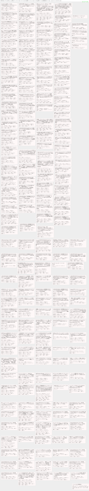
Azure (26, 72)
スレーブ (63, 212)
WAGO (41, 258)
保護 (2, 163)
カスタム (63, 192)
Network (60, 179)
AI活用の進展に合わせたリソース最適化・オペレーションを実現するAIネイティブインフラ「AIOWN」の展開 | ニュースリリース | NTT (27, 5)
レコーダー (56, 38)
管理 (9, 28)
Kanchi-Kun (56, 201)
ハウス (8, 220)
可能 (42, 44)
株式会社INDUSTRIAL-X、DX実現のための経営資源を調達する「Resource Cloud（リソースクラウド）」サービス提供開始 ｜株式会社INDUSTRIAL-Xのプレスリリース (42, 265)
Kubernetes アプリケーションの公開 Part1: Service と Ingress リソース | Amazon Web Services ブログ (62, 97)
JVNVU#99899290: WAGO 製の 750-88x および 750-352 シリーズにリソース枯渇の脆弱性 (43, 255)
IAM (2, 35)
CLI (24, 312)
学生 (20, 161)
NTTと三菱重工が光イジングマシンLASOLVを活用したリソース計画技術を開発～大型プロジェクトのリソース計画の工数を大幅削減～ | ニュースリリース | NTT (9, 167)
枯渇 (24, 83)
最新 (20, 316)
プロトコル (44, 55)
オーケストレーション (4, 26)
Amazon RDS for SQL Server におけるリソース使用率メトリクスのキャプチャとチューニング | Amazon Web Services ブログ (27, 95)
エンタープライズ (40, 89)
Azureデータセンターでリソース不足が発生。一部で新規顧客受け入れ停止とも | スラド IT (63, 153)
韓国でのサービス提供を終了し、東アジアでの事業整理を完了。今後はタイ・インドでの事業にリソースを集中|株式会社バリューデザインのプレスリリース (9, 178)
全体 (49, 127)
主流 (24, 160)
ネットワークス (58, 181)
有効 (13, 246)
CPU (61, 163)
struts (73, 485)
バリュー (7, 182)
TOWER (7, 72)
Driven (59, 81)
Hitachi (68, 124)
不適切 (7, 260)
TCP (55, 212)
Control (14, 71)
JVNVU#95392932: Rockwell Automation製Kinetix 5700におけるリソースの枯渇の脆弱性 (44, 106)
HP (20, 170)
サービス (26, 74)
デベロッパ (21, 64)
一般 (24, 36)
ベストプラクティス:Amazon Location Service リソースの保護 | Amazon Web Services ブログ (8, 158)
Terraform (11, 8)
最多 (38, 102)
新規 (51, 140)
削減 (40, 128)
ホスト (73, 48)
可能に (59, 84)
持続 (45, 44)
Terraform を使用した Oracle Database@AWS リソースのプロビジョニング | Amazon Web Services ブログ (9, 5)
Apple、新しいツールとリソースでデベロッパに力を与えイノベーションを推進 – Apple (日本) (26, 60)
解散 (73, 488)
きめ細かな (3, 18)
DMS (28, 25)
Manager (20, 245)
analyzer (11, 34)
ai (20, 8)
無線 (60, 12)
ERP (23, 191)
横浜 (70, 11)
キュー (7, 18)
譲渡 (81, 486)
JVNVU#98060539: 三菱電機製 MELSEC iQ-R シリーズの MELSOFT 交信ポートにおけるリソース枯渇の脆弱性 (27, 225)
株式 (24, 57)
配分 (30, 28)
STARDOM (82, 27)
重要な (27, 19)
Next (38, 72)
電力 (44, 130)
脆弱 (20, 19)
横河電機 (67, 38)
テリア (59, 180)
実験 (51, 128)
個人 (45, 127)
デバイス (65, 30)
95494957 (38, 25)
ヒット (77, 486)
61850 (56, 124)
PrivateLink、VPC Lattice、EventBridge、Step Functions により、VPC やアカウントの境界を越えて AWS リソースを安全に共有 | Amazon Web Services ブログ (9, 50)
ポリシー (55, 324)
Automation (46, 108)
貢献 (41, 130)
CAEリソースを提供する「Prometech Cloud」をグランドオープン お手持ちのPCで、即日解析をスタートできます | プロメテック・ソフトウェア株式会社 (27, 50)
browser (77, 47)
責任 (66, 47)
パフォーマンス (25, 26)
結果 (32, 162)
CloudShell (80, 243)
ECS (64, 163)
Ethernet (73, 266)
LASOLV (2, 170)
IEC (56, 125)
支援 (63, 11)
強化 (6, 46)
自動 (66, 12)
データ (65, 155)
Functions (3, 54)
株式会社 (21, 162)
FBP (2, 340)
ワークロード (12, 27)
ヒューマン (21, 159)
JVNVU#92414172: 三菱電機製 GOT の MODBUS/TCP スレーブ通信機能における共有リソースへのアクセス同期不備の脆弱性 (62, 208)
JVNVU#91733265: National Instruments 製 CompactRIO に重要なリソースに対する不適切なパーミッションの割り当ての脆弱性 (8, 256)
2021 (23, 190)
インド (6, 181)
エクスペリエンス (4, 134)
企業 (69, 10)
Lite (55, 29)
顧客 (60, 157)
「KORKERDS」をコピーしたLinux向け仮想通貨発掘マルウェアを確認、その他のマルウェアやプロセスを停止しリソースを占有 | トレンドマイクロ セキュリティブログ (26, 335)
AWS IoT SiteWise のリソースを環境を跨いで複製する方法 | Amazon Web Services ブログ (45, 78)
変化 (62, 182)
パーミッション (82, 47)
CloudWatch (60, 323)
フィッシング (4, 153)
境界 (6, 57)
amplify (60, 190)
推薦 (48, 140)
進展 (30, 11)
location (7, 160)
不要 (11, 221)
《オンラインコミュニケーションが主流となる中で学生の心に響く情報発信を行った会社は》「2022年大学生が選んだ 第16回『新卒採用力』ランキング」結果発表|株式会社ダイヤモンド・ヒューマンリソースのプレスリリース (27, 153)
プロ (26, 55)
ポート (11, 231)
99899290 (45, 257)
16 (56, 9)
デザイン (3, 182)
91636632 (21, 17)
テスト (55, 83)
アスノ (60, 201)
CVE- (66, 170)
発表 (6, 28)
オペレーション (21, 9)
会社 (24, 56)
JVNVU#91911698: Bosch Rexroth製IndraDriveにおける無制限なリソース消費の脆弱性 (62, 51)
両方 (60, 203)
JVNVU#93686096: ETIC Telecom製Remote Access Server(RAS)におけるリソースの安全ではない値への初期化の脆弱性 (27, 104)
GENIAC (11, 63)
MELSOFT (3, 231)
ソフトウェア (21, 55)
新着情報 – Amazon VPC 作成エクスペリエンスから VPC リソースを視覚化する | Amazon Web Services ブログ (9, 131)
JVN (77, 33)
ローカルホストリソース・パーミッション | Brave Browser (79, 45)
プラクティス (3, 162)
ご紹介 (55, 192)
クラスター (25, 91)
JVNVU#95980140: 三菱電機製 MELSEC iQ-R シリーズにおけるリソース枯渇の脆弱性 (9, 199)
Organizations (40, 233)
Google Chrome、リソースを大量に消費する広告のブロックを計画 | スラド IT (43, 277)
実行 (62, 84)
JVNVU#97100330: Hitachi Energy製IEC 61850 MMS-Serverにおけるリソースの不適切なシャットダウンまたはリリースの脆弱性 (63, 121)
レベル (12, 45)
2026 (59, 9)
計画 (9, 173)
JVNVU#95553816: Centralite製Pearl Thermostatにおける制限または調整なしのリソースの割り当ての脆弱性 (9, 95)
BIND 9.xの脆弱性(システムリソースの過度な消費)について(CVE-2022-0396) (62, 169)
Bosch (60, 53)
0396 (56, 170)
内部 (11, 36)
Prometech (30, 53)
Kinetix (42, 109)
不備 (60, 213)
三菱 (2, 172)
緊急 (83, 302)
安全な (38, 56)
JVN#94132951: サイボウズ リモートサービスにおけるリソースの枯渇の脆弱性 (79, 31)
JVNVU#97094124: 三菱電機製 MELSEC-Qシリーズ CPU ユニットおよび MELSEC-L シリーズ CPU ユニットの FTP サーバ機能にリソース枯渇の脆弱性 (9, 311)
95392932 (41, 108)
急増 (75, 486)
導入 (54, 338)
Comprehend (76, 323)
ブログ (7, 9)
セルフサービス (4, 245)
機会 (49, 191)
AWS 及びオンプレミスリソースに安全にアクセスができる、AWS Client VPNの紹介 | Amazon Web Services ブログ (9, 290)
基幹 (58, 245)
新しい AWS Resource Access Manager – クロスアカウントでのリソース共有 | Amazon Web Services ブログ (8, 348)
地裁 (87, 487)
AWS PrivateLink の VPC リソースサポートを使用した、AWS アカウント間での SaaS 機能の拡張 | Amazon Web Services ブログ (27, 40)
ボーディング (45, 100)
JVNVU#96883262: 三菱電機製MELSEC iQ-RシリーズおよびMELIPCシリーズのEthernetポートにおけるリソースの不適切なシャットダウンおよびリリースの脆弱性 (27, 138)
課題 (44, 102)
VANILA (67, 179)
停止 (64, 156)
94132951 (74, 33)
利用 (29, 173)
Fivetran (5, 340)
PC (27, 53)
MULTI (46, 137)
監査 (49, 44)
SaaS (33, 43)
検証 (2, 37)
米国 (64, 246)
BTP (20, 191)
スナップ (10, 44)
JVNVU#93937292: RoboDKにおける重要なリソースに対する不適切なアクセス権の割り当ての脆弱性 (27, 129)
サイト (50, 138)
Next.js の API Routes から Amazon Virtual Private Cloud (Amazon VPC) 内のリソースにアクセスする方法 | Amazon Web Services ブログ (44, 68)
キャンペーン (3, 152)
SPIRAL (23, 170)
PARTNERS (9, 340)
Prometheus (10, 192)
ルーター (43, 26)
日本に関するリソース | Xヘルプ (79, 15)
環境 (45, 82)
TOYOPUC (29, 210)
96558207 (55, 257)
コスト (49, 125)
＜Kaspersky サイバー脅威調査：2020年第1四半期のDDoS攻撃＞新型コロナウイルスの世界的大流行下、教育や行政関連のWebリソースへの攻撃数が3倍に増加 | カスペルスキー (26, 278)
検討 (75, 487)
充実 (23, 173)
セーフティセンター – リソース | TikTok (58, 264)
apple (20, 63)
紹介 (20, 37)
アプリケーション (57, 102)
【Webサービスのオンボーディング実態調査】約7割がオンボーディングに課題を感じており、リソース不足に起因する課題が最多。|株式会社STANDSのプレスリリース (44, 96)
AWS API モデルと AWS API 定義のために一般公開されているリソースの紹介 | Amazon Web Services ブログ (26, 31)
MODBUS (67, 211)
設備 (38, 130)
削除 (55, 84)
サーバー (64, 201)
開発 (24, 175)
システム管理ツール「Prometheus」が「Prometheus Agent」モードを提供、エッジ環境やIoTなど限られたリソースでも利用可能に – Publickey (9, 189)
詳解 (60, 165)
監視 (63, 12)
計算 (10, 65)
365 (23, 72)
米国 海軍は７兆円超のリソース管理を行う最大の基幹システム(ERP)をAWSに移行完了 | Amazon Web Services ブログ (61, 241)
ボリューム (3, 45)
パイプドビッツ (27, 171)
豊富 (50, 250)
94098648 (56, 37)
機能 (2, 28)
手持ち (31, 56)
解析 (27, 57)
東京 (10, 222)
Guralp (61, 19)
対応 (2, 222)
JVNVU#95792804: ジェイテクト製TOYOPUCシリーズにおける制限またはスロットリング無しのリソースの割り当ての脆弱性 (44, 207)
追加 (12, 223)
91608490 (3, 105)
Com (43, 340)
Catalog (47, 232)
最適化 (41, 304)
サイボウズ (82, 33)
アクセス (25, 18)
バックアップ (30, 91)
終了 (14, 184)
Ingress (60, 100)
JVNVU (31, 17)
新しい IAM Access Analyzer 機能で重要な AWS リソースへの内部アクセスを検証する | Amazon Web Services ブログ (9, 31)
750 (39, 257)
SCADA (32, 181)
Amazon (3, 7)
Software (25, 182)
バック (67, 192)
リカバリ (7, 327)
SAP (29, 191)
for (24, 98)
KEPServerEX (12, 105)
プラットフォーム (22, 172)
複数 (56, 21)
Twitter (3, 265)
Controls (25, 81)
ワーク (7, 221)
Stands (38, 99)
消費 (63, 54)
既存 (45, 314)
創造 (40, 250)
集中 (2, 185)
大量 (41, 279)
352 (37, 257)
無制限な (67, 54)
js (49, 71)
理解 (27, 28)
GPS (79, 486)
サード (20, 314)
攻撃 (73, 487)
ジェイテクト (8, 211)
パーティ (24, 314)
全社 (49, 90)
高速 (62, 85)
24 (20, 72)
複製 (49, 82)
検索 (2, 144)
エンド (59, 192)
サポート (26, 45)
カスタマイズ (39, 201)
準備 (6, 154)
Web (3, 9)
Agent (2, 192)
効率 (45, 191)
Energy (64, 124)
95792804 (21, 210)
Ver (26, 170)
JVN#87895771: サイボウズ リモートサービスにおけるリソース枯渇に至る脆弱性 (44, 144)
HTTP (49, 52)
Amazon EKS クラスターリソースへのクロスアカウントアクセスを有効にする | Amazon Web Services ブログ (78, 290)
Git (38, 34)
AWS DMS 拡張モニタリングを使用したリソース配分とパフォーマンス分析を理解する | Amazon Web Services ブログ (27, 23)
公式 (26, 173)
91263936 (38, 62)
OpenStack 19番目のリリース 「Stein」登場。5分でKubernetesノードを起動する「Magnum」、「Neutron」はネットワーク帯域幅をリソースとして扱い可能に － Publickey (43, 322)
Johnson (29, 81)
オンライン (27, 157)
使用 (7, 10)
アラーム (64, 323)
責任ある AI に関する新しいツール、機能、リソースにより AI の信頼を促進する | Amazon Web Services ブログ (62, 43)
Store (38, 138)
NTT (26, 8)
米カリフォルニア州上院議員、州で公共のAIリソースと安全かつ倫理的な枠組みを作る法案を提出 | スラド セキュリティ (9, 77)
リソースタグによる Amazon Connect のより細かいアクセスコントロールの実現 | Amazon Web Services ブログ (62, 89)
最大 (65, 245)
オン (45, 99)
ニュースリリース (28, 9)
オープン (21, 54)
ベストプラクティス (47, 43)
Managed (30, 72)
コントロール (65, 92)
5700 (38, 108)
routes (45, 72)
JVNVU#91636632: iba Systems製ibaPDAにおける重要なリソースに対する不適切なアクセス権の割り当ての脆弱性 (27, 15)
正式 (55, 85)
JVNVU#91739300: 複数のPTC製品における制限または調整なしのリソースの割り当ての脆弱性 (62, 58)
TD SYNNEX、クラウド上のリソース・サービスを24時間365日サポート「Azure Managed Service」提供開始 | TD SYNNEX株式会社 (27, 69)
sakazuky (50, 137)
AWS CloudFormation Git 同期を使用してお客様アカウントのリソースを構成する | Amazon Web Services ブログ (44, 31)
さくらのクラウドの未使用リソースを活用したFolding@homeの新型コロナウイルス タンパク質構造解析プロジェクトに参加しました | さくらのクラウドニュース (9, 300)
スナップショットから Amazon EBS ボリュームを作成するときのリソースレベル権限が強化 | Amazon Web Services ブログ (9, 40)
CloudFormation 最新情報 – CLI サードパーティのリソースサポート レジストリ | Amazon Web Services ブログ (26, 310)
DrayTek (42, 25)
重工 (13, 173)
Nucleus (58, 29)
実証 (56, 11)
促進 (68, 46)
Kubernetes (64, 100)
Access (3, 34)
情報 (60, 11)
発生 (56, 157)
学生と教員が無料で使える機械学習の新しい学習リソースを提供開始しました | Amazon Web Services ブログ (45, 175)
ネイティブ (21, 10)
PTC (64, 61)
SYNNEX (24, 73)
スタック (46, 313)
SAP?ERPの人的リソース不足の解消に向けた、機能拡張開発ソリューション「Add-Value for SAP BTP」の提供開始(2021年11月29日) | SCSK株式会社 (26, 187)
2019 (37, 340)
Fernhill (24, 181)
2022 (2, 151)
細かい (55, 94)
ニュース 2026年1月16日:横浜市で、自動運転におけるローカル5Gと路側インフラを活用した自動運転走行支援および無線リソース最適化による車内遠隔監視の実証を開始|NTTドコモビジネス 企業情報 (63, 6)
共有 (2, 57)
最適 (23, 11)
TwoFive (6, 151)
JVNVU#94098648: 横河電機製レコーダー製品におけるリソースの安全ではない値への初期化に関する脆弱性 (62, 35)
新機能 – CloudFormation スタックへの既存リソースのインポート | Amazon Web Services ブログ (43, 310)
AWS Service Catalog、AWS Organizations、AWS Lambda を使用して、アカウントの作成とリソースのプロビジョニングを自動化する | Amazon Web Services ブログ (45, 229)
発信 (25, 162)
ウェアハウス (3, 341)
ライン (80, 245)
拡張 (23, 28)
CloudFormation (47, 33)
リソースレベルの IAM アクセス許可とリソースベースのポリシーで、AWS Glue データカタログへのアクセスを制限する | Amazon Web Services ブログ (26, 349)
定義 (31, 36)
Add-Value (30, 190)
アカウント (49, 34)
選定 (14, 65)
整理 (6, 184)
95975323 (21, 181)
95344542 (21, 81)
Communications (39, 341)
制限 (61, 20)
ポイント (3, 327)
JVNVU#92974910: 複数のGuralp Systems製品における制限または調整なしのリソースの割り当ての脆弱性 (63, 17)
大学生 (31, 160)
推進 (29, 64)
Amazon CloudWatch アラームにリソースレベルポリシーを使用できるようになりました (60, 321)
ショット (6, 44)
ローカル (65, 10)
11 (20, 190)
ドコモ (57, 10)
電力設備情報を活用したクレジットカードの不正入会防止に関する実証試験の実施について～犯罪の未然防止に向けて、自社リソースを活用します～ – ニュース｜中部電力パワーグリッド (25, 265)
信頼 (55, 47)
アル (56, 180)
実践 (38, 91)
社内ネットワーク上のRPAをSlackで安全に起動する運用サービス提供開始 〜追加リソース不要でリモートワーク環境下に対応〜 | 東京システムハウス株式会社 (9, 216)
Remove (67, 81)
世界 (42, 127)
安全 (14, 221)
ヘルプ (74, 17)
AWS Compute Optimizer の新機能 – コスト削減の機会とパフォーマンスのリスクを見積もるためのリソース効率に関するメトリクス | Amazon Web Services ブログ (44, 185)
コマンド (72, 245)
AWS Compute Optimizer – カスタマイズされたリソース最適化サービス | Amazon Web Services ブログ (43, 299)
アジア (3, 181)
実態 (49, 101)
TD (27, 73)
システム (57, 171)
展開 (20, 11)
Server (50, 62)
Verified (42, 53)
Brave (73, 47)
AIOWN (23, 8)
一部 (61, 156)
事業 (7, 183)
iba (24, 17)
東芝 (73, 486)
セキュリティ (25, 302)
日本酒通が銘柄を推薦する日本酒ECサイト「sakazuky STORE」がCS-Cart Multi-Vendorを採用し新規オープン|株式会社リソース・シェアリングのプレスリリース (45, 134)
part (55, 101)
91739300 (56, 61)
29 (27, 190)
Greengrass (64, 28)
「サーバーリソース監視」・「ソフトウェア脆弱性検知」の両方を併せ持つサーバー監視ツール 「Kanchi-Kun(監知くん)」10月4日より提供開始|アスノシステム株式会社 (62, 198)
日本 (82, 17)
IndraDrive (63, 53)
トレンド (13, 152)
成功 (38, 129)
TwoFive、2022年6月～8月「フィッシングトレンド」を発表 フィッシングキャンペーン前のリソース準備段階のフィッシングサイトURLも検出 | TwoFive (9, 149)
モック (59, 83)
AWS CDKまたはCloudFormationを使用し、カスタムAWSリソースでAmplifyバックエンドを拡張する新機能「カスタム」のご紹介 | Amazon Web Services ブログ (62, 187)
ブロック (50, 126)
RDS (27, 98)
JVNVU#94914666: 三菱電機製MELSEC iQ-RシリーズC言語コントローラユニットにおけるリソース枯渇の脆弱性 (27, 197)
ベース (14, 18)
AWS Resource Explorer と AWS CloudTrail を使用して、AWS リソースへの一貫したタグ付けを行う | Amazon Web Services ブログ (62, 67)
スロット (13, 211)
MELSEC (14, 201)
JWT (43, 155)
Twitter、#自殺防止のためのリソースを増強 (8, 264)
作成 (2, 46)
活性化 (87, 486)
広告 (44, 279)
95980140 (3, 201)
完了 (13, 183)
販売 (56, 183)
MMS (63, 125)
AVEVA (42, 62)
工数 (15, 172)
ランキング (84, 487)
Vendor (41, 138)
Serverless (3, 17)
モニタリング (21, 27)
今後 (10, 183)
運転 (56, 13)
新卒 (30, 161)
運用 (30, 174)
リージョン (25, 247)
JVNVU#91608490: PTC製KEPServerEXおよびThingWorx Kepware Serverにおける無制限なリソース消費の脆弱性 (9, 103)
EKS (7, 25)
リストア (25, 92)
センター (61, 155)
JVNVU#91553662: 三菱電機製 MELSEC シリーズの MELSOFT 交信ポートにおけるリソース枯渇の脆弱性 (43, 290)
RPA (2, 219)
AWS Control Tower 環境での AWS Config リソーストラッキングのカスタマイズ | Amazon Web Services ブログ (9, 68)
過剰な (9, 127)
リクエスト (40, 157)
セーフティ (63, 265)
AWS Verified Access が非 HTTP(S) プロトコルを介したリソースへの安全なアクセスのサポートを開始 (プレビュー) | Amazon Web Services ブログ (44, 49)
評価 (38, 45)
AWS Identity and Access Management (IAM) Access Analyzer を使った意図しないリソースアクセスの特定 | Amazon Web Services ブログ (60, 300)
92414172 (56, 211)
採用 (78, 487)
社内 (6, 223)
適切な (24, 19)
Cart (38, 137)
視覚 (10, 135)
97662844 (69, 266)
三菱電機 (25, 143)
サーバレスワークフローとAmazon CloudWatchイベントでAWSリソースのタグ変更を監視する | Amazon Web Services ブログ (78, 335)
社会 (51, 129)
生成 (49, 202)
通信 (63, 214)
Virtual (38, 73)
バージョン (21, 171)
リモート (3, 221)
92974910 (57, 19)
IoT (68, 28)
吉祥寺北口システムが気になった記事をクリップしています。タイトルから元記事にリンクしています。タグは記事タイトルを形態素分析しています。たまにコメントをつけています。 (31, 0)
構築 (2, 328)
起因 (51, 102)
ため (24, 35)
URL (10, 151)
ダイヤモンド (28, 158)
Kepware (3, 106)
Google (42, 278)
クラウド (11, 26)
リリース (68, 83)
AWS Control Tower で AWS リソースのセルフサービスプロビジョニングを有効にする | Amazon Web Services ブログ (9, 241)
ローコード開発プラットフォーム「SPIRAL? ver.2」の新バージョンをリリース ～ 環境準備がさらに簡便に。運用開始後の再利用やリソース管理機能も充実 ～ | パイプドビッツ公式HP (27, 166)
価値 (37, 250)
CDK (67, 190)
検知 (55, 204)
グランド (25, 54)
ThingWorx (14, 106)
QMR (7, 16)
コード (64, 82)
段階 (2, 154)
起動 (9, 223)
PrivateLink (29, 43)
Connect (60, 91)
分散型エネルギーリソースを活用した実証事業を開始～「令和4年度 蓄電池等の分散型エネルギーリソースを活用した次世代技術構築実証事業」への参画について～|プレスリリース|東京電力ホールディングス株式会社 (45, 164)
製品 (67, 20)
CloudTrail (64, 70)
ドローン (81, 487)
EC (43, 137)
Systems (21, 18)
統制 (62, 110)
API (24, 34)
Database (11, 7)
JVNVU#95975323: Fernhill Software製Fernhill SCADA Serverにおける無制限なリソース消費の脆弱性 (27, 178)
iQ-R (7, 201)
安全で (63, 38)
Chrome (38, 278)
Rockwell (46, 109)
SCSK (32, 191)
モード (7, 194)
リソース (3, 10)
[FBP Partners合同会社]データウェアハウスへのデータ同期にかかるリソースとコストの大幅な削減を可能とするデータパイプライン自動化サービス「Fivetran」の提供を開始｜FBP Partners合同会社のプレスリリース (9, 336)
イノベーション (25, 63)
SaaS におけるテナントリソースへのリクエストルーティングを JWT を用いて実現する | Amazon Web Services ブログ (45, 153)
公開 (28, 36)
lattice (7, 54)
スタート (30, 54)
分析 (20, 28)
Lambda (51, 232)
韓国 (6, 185)
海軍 (54, 246)
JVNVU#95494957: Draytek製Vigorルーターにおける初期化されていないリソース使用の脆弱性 (44, 23)
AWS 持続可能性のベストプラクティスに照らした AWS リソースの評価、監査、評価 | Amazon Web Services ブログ (44, 40)
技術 (41, 129)
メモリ (64, 164)
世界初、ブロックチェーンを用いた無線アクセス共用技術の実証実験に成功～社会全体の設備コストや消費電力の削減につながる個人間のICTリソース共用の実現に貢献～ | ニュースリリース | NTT (45, 121)
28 (41, 340)
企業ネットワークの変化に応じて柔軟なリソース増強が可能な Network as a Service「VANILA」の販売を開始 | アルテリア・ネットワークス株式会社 (63, 176)
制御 (7, 19)
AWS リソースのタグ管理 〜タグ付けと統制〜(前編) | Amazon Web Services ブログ (62, 113)
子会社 (83, 486)
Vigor (50, 25)
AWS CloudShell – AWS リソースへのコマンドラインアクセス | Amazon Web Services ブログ (77, 241)
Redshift (10, 16)
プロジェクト (4, 171)
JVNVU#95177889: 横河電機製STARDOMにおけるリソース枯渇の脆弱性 (79, 25)
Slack (5, 219)
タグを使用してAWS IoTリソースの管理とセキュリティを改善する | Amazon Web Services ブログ (26, 299)
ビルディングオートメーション (27, 82)
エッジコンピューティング (58, 30)
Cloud (23, 53)
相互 (78, 317)
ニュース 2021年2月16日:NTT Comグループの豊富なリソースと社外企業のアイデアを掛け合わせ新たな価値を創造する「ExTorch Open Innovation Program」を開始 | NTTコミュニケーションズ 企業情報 (43, 242)
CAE (20, 53)
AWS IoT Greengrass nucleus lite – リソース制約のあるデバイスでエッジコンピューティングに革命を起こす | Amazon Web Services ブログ (62, 25)
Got (60, 211)
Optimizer (38, 302)
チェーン (38, 126)
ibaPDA (27, 17)
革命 (66, 31)
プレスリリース (40, 100)
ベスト (8, 162)
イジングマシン (10, 170)
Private (41, 72)
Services (7, 8)
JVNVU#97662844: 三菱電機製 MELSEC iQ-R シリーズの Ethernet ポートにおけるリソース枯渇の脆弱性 (75, 264)
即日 (28, 56)
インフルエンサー (81, 485)
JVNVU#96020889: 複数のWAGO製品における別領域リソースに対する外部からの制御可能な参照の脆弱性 (9, 86)
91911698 (56, 53)
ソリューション (22, 192)
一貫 (55, 73)
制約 (64, 31)
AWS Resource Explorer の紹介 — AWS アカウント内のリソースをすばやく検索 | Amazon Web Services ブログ (9, 139)
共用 (38, 128)
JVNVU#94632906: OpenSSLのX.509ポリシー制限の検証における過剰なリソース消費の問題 (27, 121)
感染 (85, 486)
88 (42, 257)
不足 (42, 101)
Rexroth (55, 54)
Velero (32, 90)
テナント (43, 156)
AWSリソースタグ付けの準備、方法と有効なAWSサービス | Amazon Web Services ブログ (63, 138)
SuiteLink (38, 63)
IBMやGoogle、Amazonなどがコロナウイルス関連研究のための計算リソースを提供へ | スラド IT (26, 290)
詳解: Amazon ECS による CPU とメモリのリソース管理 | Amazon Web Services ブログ (63, 161)
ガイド (45, 89)
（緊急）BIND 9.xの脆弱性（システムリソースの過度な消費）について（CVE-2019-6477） (77, 299)
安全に (8, 57)
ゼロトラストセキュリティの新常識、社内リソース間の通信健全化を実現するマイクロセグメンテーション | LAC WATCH (27, 112)
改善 (31, 303)
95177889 (74, 27)
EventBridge (11, 53)
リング (38, 140)
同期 (49, 35)
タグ (59, 72)
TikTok (53, 265)
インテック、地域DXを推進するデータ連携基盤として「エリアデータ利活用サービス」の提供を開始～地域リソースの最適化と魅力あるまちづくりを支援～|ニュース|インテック (9, 112)
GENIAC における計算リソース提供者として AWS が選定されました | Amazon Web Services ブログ (9, 60)
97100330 (60, 124)
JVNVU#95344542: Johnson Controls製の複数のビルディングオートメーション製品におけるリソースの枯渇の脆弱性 (27, 78)
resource (60, 71)
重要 (15, 260)
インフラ (30, 8)
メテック (29, 55)
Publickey (63, 81)
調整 (60, 21)
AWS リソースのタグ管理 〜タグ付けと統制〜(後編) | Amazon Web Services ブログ (62, 106)
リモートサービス (79, 34)
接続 (71, 317)
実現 (29, 10)
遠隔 (59, 13)
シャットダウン (57, 126)
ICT (38, 125)
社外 (47, 250)
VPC (24, 44)
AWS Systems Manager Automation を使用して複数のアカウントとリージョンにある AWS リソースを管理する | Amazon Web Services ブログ (26, 241)
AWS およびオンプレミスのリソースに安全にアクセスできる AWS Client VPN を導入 (60, 334)
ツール (56, 46)
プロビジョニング (12, 9)
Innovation (44, 341)
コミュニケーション (22, 158)
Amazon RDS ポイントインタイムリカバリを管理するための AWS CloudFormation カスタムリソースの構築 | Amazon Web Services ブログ (9, 322)
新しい (14, 36)
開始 (76, 487)
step (7, 55)
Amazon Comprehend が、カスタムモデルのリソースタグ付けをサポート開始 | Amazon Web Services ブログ (77, 321)
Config (10, 71)
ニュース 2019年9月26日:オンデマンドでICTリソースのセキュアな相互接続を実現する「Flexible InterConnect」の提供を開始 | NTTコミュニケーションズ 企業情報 (78, 311)
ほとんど (85, 485)
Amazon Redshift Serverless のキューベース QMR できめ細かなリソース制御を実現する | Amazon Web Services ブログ (9, 13)
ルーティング (49, 157)
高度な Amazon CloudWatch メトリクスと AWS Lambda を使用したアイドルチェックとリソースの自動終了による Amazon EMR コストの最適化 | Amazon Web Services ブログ (26, 322)
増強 (60, 182)
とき (2, 44)
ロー (20, 173)
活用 (27, 11)
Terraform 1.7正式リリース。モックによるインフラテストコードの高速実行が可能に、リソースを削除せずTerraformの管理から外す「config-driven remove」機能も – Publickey (62, 78)
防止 (5, 266)
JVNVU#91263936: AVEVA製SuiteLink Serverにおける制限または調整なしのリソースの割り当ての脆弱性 (44, 60)
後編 (55, 110)
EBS (7, 43)
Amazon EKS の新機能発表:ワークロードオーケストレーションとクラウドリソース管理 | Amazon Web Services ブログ (9, 22)
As (56, 179)
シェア (38, 139)
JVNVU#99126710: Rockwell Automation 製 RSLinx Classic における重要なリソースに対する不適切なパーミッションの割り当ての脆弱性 (61, 278)
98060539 (3, 230)
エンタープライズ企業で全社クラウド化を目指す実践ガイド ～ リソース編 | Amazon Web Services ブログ (44, 86)
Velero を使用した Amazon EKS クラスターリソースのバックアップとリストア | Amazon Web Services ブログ (27, 87)
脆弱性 (57, 172)
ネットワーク (64, 180)
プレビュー (39, 55)
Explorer (56, 71)
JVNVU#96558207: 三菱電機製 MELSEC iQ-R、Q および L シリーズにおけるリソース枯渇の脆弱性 (60, 255)
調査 (47, 102)
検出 (13, 153)
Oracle (3, 8)
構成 (38, 36)
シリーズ (3, 202)
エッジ (7, 193)
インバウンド (76, 485)
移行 (57, 246)
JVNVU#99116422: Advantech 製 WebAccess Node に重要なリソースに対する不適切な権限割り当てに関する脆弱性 (77, 256)
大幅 (12, 172)
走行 (69, 12)
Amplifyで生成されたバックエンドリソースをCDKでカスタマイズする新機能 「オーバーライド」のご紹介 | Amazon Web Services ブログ (44, 197)
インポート (42, 313)
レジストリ (25, 315)
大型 (9, 172)
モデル (32, 35)
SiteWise (38, 81)
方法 (46, 74)
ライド (38, 202)
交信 (30, 229)
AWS (7, 7)
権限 (9, 46)
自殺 (2, 266)
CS (40, 137)
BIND (63, 170)
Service (20, 73)
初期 (50, 26)
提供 (20, 57)
